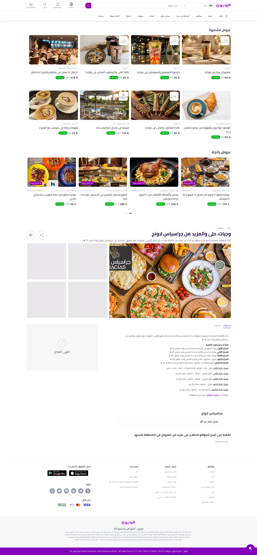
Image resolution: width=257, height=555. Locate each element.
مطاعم (221, 228)
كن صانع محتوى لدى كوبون (165, 492)
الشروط (217, 325)
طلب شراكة (172, 482)
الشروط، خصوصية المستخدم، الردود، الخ (123, 482)
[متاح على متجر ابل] (78, 473)
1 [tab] (130, 213)
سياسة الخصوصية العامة (129, 487)
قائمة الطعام (213, 395)
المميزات (227, 325)
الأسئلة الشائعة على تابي (167, 497)
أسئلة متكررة (171, 476)
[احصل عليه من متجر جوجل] (57, 473)
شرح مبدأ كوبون (170, 471)
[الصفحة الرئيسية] (223, 5)
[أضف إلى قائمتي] (30, 235)
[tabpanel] (205, 184)
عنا (137, 471)
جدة (229, 228)
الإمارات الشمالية (208, 502)
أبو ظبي (211, 497)
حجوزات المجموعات (169, 487)
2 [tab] (126, 213)
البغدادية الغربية (221, 441)
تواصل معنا (134, 476)
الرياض (211, 471)
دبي (212, 492)
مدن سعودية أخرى (207, 487)
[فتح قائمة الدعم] (250, 548)
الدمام (212, 482)
